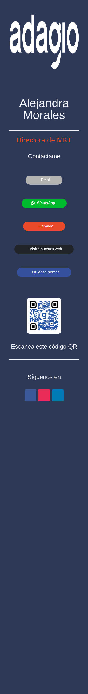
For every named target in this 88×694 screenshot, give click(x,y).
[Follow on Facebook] (30, 395)
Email (46, 180)
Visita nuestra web (46, 249)
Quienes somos (46, 272)
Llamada (45, 226)
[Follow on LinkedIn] (58, 395)
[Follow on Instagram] (44, 395)
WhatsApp (46, 203)
